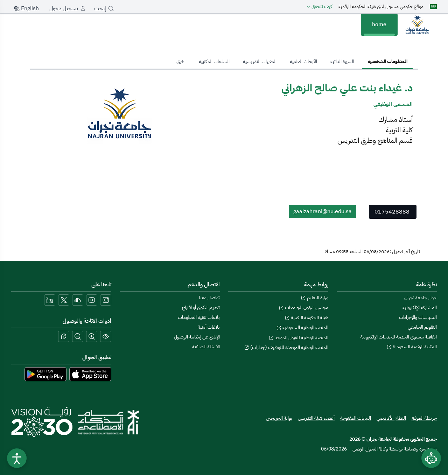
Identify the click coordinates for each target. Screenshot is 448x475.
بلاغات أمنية (209, 327)
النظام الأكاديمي (391, 418)
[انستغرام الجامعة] (105, 299)
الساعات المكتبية (214, 61)
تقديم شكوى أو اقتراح (201, 307)
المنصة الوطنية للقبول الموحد (301, 337)
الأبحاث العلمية (303, 61)
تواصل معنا (209, 297)
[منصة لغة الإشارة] (63, 336)
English (29, 8)
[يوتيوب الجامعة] (91, 299)
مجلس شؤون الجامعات (306, 307)
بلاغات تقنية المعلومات (199, 317)
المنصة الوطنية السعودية (304, 327)
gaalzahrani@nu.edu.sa (322, 211)
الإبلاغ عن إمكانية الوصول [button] (197, 337)
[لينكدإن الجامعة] (49, 299)
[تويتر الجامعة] (63, 299)
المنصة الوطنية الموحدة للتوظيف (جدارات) (288, 347)
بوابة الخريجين (279, 418)
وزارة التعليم (317, 297)
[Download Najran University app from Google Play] (45, 374)
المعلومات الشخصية (387, 61)
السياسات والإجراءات (418, 317)
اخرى (181, 61)
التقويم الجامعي (422, 327)
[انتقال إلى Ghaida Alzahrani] (417, 24)
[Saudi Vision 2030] (41, 422)
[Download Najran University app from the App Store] (90, 374)
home (379, 24)
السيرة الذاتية (342, 61)
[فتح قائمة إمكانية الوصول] (17, 458)
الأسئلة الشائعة (206, 346)
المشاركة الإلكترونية (419, 307)
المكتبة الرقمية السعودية (414, 346)
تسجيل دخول (63, 8)
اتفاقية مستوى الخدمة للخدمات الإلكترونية (398, 337)
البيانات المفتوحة (355, 418)
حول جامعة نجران (420, 297)
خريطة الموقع (424, 418)
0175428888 (392, 212)
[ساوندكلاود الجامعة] (77, 299)
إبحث (100, 8)
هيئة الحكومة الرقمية (309, 317)
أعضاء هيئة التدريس (316, 418)
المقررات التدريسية (259, 61)
